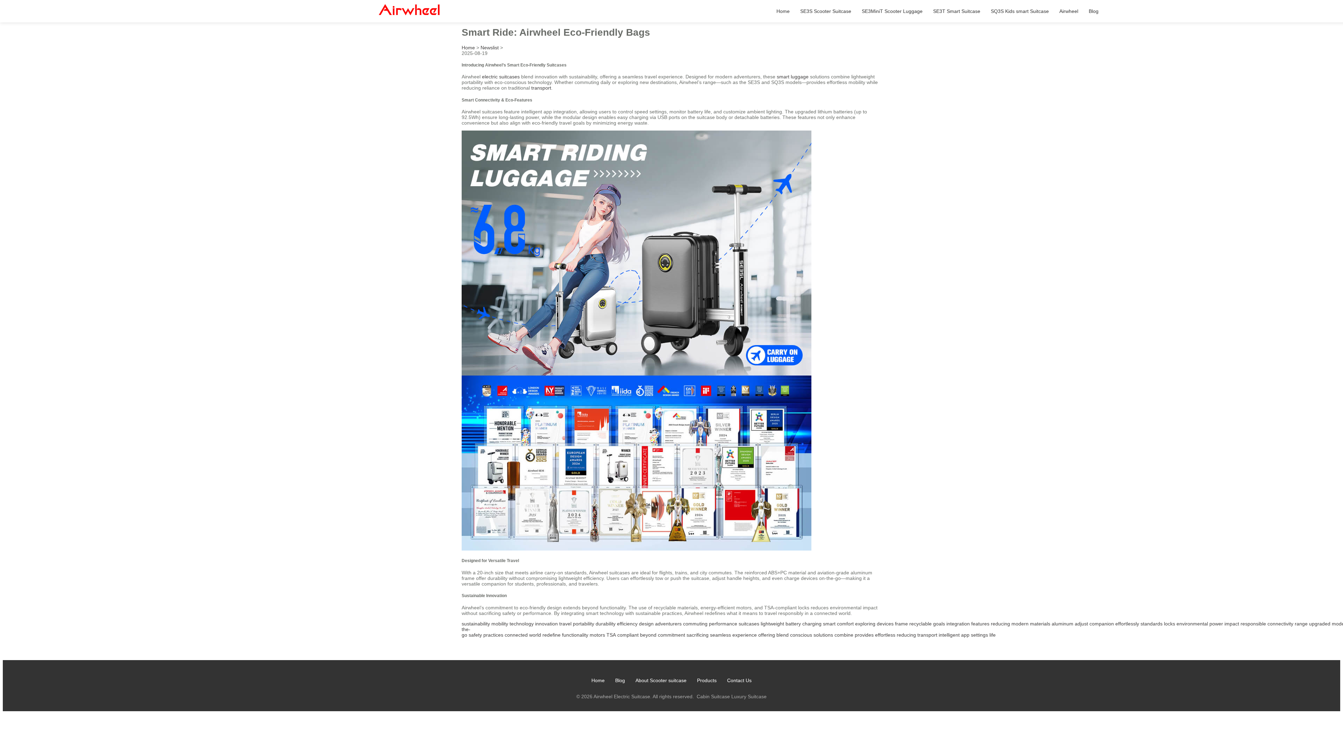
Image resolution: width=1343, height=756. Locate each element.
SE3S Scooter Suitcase (825, 11)
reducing (1000, 623)
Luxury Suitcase (749, 696)
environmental (1192, 623)
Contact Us (739, 680)
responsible (1253, 623)
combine (843, 635)
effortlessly (1127, 623)
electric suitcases (501, 76)
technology (522, 623)
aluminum (1062, 623)
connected (516, 635)
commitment (671, 635)
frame (901, 623)
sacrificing (698, 635)
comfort (845, 623)
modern (1020, 623)
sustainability (476, 623)
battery (793, 623)
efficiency (627, 623)
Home (783, 11)
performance (723, 623)
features (980, 623)
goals (939, 623)
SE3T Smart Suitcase (956, 11)
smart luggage (793, 76)
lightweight (772, 623)
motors (597, 635)
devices (885, 623)
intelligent (949, 635)
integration (958, 623)
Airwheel (1068, 11)
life (992, 635)
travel (565, 623)
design (646, 623)
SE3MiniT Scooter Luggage (892, 11)
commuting (695, 623)
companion (1101, 623)
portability (583, 623)
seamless (720, 635)
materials (1040, 623)
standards (1152, 623)
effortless (885, 635)
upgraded (1319, 623)
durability (606, 623)
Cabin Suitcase (713, 696)
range (1301, 623)
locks (1169, 623)
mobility (499, 623)
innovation (546, 623)
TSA (611, 635)
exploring (865, 623)
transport (541, 88)
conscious (801, 635)
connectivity (1280, 623)
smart (829, 623)
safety (475, 635)
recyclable (920, 623)
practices (493, 635)
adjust (1081, 623)
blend (782, 635)
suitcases (749, 623)
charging (812, 623)
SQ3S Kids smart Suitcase (1020, 11)
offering (766, 635)
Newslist (490, 47)
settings (979, 635)
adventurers (668, 623)
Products (707, 680)
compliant (628, 635)
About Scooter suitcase (661, 680)
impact (1231, 623)
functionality (575, 635)
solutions (823, 635)
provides (864, 635)
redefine (551, 635)
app (965, 635)
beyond (648, 635)
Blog (1094, 11)
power (1216, 623)
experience (744, 635)
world (535, 635)
